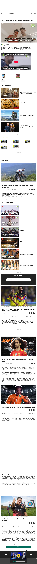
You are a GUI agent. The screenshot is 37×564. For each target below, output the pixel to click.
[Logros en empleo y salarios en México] (10, 254)
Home (2, 18)
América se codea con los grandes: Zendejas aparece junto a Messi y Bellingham (18, 310)
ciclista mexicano (26, 193)
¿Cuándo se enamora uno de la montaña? (27, 115)
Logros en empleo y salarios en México (26, 254)
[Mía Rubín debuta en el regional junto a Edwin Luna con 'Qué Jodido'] (10, 126)
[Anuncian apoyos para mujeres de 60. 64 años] (10, 221)
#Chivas (17, 47)
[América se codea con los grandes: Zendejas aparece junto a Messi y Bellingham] (18, 295)
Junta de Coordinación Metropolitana (33, 141)
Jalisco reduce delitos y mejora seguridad (21, 142)
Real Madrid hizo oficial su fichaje (25, 375)
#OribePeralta (3, 47)
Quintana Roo (22, 230)
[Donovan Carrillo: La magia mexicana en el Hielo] (3, 75)
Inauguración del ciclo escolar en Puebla (9, 142)
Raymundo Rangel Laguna (8, 189)
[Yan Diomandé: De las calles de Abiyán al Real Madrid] (18, 394)
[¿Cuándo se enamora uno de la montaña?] (10, 115)
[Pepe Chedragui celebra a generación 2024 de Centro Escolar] (10, 243)
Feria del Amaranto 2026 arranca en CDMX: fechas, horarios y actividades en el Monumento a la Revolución (27, 105)
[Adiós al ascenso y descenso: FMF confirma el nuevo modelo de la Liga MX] (18, 75)
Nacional (21, 219)
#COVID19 (9, 48)
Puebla (21, 241)
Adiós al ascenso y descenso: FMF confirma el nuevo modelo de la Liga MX (25, 76)
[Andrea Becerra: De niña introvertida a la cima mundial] (18, 505)
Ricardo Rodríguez (6, 363)
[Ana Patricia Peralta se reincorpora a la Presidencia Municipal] (15, 146)
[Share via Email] (34, 189)
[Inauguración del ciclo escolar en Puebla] (4, 141)
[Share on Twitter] (32, 189)
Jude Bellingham (24, 317)
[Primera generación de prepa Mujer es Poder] (10, 232)
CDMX (21, 208)
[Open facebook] (6, 554)
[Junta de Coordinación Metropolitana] (27, 141)
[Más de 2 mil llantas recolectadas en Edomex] (4, 147)
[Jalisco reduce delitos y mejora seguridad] (15, 141)
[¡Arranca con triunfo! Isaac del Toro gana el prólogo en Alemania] (18, 172)
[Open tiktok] (31, 554)
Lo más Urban (22, 102)
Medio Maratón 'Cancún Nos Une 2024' (26, 265)
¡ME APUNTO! (18, 282)
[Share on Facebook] (29, 189)
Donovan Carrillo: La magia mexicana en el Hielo (10, 75)
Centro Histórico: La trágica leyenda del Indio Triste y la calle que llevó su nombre (28, 93)
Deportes (8, 18)
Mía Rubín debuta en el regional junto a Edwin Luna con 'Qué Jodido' (27, 127)
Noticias (5, 18)
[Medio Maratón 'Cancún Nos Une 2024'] (10, 265)
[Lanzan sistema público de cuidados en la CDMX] (10, 210)
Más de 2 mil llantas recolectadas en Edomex (9, 148)
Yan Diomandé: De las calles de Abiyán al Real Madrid (18, 407)
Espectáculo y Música (24, 125)
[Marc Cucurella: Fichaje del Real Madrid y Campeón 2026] (18, 346)
